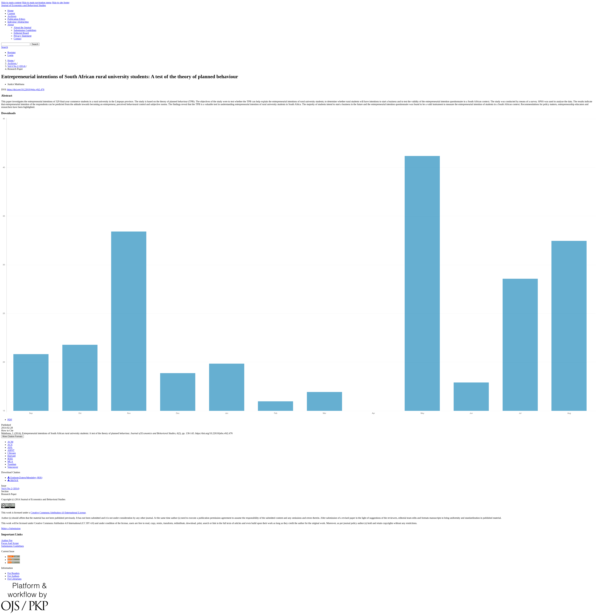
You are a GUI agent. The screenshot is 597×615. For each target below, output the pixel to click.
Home (10, 10)
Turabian (11, 464)
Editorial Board (21, 33)
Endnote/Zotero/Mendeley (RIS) (26, 477)
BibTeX (14, 480)
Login (10, 55)
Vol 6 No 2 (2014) (16, 66)
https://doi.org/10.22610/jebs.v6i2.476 (25, 89)
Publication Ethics (16, 19)
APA (9, 447)
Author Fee (6, 540)
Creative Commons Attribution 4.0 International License (58, 512)
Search (35, 44)
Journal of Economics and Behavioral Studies (23, 5)
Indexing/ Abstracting (18, 22)
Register (11, 52)
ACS (9, 444)
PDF (9, 419)
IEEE (10, 458)
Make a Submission (11, 528)
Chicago (11, 453)
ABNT (10, 450)
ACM (10, 442)
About (10, 24)
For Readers (13, 573)
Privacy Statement (22, 36)
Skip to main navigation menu (36, 2)
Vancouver (12, 467)
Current (11, 13)
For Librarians (14, 579)
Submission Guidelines (25, 30)
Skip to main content (11, 2)
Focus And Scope (10, 543)
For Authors (13, 576)
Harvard (11, 456)
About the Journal (22, 27)
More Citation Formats (12, 436)
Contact (17, 38)
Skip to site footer (60, 2)
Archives (11, 16)
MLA (10, 461)
